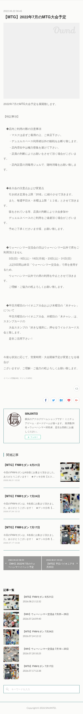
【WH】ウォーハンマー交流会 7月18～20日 (46, 648)
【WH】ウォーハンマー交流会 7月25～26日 (46, 614)
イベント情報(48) (11, 378)
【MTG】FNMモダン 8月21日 (21, 465)
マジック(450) (26, 378)
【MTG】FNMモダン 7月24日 (21, 496)
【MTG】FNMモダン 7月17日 (21, 527)
